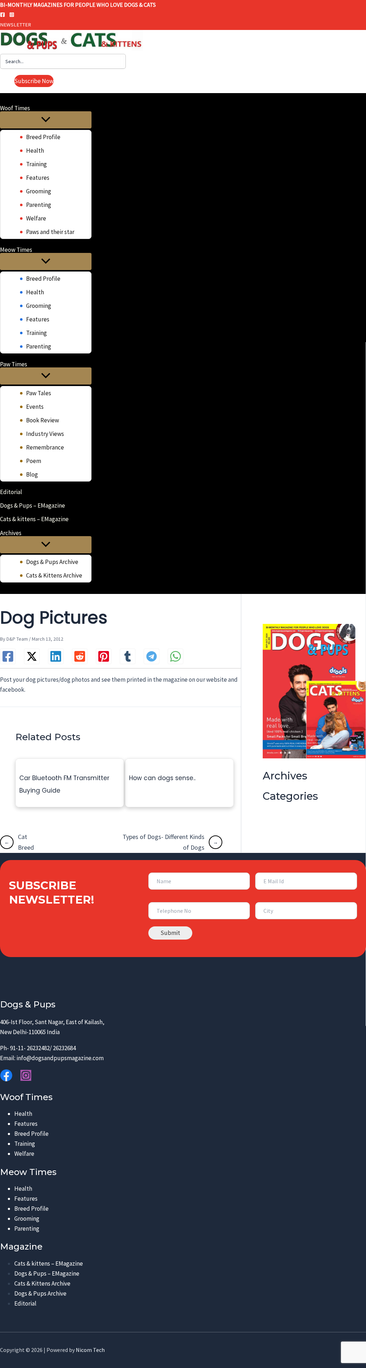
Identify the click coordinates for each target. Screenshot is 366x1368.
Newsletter (15, 24)
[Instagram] (11, 15)
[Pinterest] (104, 656)
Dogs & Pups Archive (40, 1293)
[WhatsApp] (175, 656)
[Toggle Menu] (46, 119)
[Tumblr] (127, 656)
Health (23, 1114)
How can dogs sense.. (162, 778)
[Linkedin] (56, 656)
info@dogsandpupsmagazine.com (60, 1058)
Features (26, 1124)
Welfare (24, 1154)
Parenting (26, 1228)
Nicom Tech (90, 1349)
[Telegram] (151, 656)
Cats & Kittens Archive (42, 1283)
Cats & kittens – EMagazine (48, 1263)
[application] (34, 108)
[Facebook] (2, 15)
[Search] (121, 61)
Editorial (25, 1303)
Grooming (26, 1218)
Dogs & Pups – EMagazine (46, 1273)
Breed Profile (31, 1134)
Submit (170, 933)
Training (24, 1144)
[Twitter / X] (32, 656)
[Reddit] (80, 656)
